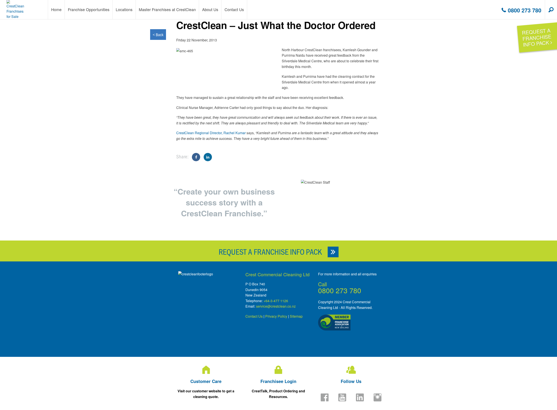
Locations (124, 9)
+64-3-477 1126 (275, 300)
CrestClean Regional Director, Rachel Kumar (211, 132)
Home (56, 9)
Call (322, 284)
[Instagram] (377, 400)
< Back (158, 34)
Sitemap (296, 316)
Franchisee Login (278, 381)
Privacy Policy (276, 316)
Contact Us (254, 316)
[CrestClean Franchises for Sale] (16, 9)
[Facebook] (325, 400)
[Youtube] (342, 400)
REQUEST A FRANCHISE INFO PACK (271, 251)
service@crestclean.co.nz (276, 306)
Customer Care (205, 381)
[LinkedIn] (360, 400)
